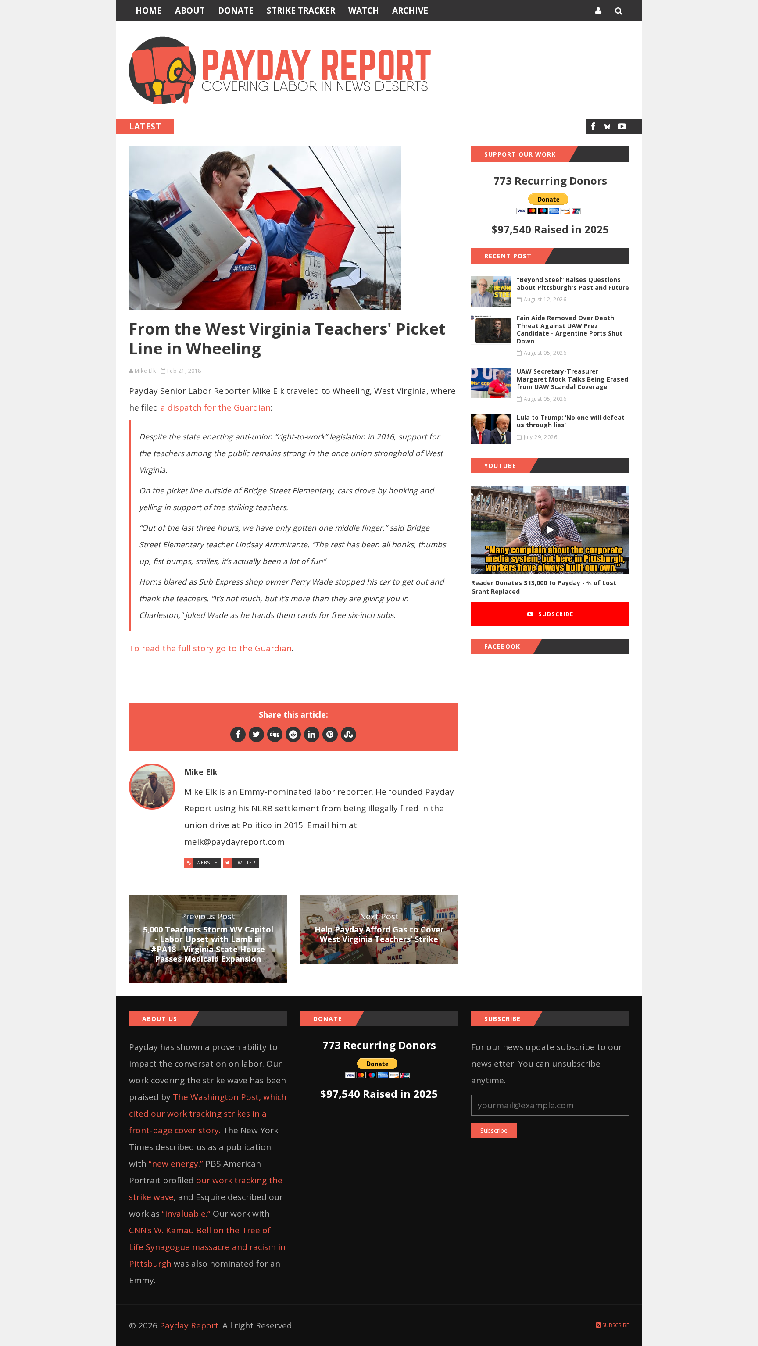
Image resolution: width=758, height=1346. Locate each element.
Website (207, 863)
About (190, 10)
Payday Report (189, 1325)
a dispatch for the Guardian (216, 407)
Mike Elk (145, 371)
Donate (236, 10)
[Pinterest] (330, 734)
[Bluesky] (607, 126)
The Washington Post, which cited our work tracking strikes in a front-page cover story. (207, 1113)
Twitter (245, 863)
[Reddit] (293, 734)
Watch (363, 10)
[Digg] (274, 734)
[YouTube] (622, 126)
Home (149, 10)
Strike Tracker (301, 10)
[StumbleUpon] (348, 734)
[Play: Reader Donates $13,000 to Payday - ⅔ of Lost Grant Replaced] (550, 530)
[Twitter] (256, 734)
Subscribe (554, 614)
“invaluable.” (186, 1213)
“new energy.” (176, 1163)
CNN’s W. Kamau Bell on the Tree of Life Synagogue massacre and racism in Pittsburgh (207, 1247)
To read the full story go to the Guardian (210, 648)
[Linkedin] (311, 734)
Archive (410, 10)
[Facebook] (593, 126)
